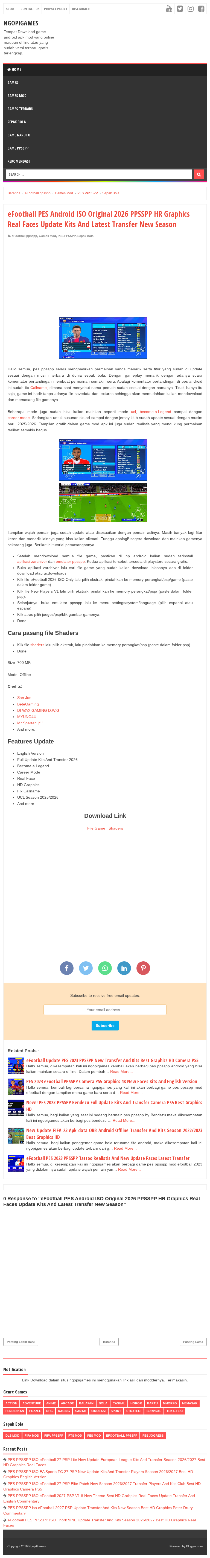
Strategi (133, 1411)
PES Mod (94, 1435)
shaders (37, 645)
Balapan (86, 1403)
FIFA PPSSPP (53, 1435)
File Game (96, 828)
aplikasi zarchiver (32, 561)
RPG (49, 1411)
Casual (119, 1403)
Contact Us (30, 8)
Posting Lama (193, 1341)
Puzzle (35, 1411)
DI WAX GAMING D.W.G (38, 710)
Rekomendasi (18, 161)
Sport (116, 1411)
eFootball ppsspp (24, 236)
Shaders (116, 828)
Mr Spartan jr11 (30, 723)
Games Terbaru (20, 108)
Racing (64, 1411)
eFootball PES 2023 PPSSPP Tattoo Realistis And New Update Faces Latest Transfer (107, 1158)
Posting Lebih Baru (21, 1341)
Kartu (152, 1403)
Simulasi (98, 1411)
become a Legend (155, 411)
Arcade (67, 1403)
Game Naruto (18, 134)
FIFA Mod (32, 1435)
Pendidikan (14, 1411)
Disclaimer (81, 8)
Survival (154, 1411)
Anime (51, 1403)
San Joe (24, 697)
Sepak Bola (16, 121)
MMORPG (170, 1403)
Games (12, 82)
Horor (136, 1403)
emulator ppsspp (70, 561)
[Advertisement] (105, 279)
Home (16, 69)
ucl (133, 411)
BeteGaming (28, 704)
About (11, 8)
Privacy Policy (55, 8)
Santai (80, 1411)
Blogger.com (194, 1546)
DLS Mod (12, 1435)
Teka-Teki (175, 1411)
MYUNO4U (26, 716)
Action (11, 1403)
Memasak (189, 1403)
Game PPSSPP (17, 148)
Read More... (121, 1071)
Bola (103, 1403)
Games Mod (17, 95)
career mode (19, 417)
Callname (38, 387)
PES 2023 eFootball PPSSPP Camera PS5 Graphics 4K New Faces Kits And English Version (111, 1081)
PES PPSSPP (67, 236)
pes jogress (153, 1435)
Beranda (109, 1341)
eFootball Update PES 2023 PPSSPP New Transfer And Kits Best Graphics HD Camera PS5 (112, 1060)
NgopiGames (20, 22)
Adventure (31, 1403)
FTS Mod (75, 1435)
